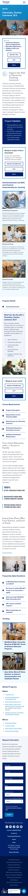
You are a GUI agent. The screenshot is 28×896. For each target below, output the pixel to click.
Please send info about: (12, 806)
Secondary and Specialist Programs (14, 713)
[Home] (6, 2)
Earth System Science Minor (13, 728)
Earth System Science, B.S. (13, 702)
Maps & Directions (14, 852)
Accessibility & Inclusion (14, 860)
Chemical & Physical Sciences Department (13, 43)
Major (5, 9)
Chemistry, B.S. (9, 694)
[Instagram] (10, 826)
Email (6, 785)
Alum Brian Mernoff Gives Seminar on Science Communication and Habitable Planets (14, 675)
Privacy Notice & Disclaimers (14, 867)
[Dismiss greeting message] (20, 889)
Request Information (14, 386)
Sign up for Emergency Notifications (14, 875)
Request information (14, 164)
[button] (24, 891)
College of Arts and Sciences (12, 49)
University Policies (14, 885)
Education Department (13, 46)
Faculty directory (7, 553)
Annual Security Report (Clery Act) (14, 862)
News (14, 842)
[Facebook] (7, 826)
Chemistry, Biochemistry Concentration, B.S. (12, 698)
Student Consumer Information (14, 877)
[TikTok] (14, 826)
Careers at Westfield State (14, 830)
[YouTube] (21, 826)
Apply (14, 65)
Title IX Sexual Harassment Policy (14, 882)
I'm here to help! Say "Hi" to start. (14, 891)
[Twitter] (17, 826)
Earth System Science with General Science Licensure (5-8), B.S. (14, 706)
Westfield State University (14, 823)
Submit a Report (14, 880)
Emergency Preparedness (14, 865)
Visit (14, 60)
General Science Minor (12, 731)
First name (7, 765)
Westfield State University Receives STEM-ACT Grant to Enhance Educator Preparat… (15, 645)
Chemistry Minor (10, 726)
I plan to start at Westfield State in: (13, 798)
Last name (7, 772)
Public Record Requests (14, 870)
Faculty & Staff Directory (14, 836)
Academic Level (9, 792)
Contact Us (14, 833)
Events (14, 839)
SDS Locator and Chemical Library (14, 872)
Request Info (14, 55)
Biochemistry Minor (11, 723)
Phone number (8, 778)
